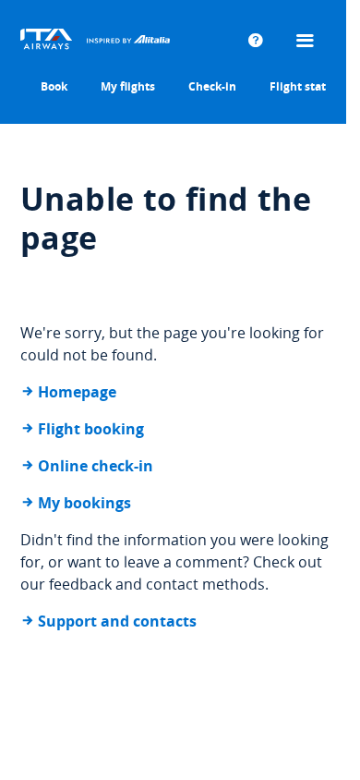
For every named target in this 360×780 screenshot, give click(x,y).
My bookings (84, 503)
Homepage (77, 392)
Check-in (212, 86)
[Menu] (307, 41)
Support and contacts (117, 621)
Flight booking (91, 429)
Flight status (304, 86)
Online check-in (95, 466)
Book (54, 86)
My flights (128, 86)
